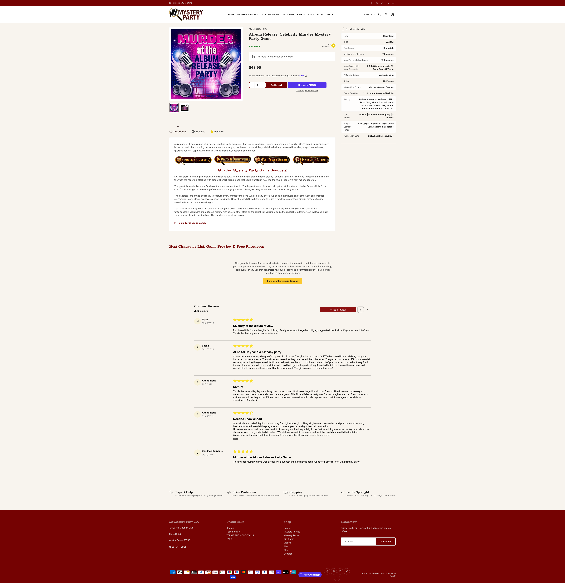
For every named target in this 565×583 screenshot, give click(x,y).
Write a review (338, 309)
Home (231, 14)
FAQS (229, 539)
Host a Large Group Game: (192, 223)
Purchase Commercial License (282, 281)
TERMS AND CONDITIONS (240, 535)
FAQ (310, 14)
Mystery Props (270, 14)
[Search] (379, 14)
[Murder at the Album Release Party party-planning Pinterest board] (311, 161)
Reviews (219, 131)
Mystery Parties (246, 14)
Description (180, 131)
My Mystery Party (258, 28)
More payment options (307, 90)
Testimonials (233, 531)
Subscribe (385, 541)
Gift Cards (288, 14)
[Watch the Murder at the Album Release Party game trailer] (232, 161)
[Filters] (361, 310)
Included (200, 131)
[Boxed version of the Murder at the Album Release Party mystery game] (193, 161)
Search (230, 528)
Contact (331, 14)
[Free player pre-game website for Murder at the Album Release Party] (272, 161)
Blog (320, 14)
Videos (301, 14)
